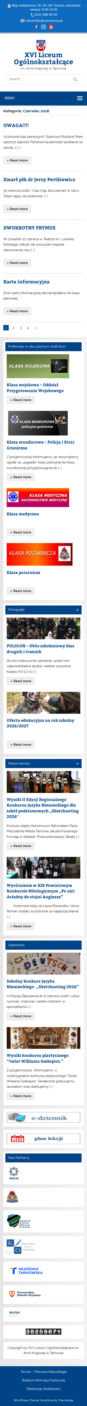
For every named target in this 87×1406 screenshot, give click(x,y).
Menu (9, 98)
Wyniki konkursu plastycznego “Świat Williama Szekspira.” (38, 1058)
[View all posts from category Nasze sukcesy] (77, 764)
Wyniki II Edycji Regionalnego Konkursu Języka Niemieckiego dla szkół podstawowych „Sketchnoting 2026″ (43, 807)
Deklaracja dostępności (44, 1389)
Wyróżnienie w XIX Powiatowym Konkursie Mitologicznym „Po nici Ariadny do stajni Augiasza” (41, 890)
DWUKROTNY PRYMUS (29, 227)
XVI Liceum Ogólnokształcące (43, 58)
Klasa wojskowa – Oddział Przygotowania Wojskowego (35, 387)
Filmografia (16, 610)
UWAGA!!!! (16, 125)
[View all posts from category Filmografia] (77, 610)
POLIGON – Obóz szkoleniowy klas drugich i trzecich (40, 648)
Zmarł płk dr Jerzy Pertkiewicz (39, 179)
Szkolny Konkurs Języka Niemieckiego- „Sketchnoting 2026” (43, 984)
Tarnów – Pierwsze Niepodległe (43, 1372)
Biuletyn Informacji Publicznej (43, 1380)
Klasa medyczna (23, 513)
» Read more (17, 160)
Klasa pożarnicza (23, 572)
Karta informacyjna (26, 281)
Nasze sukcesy (19, 763)
